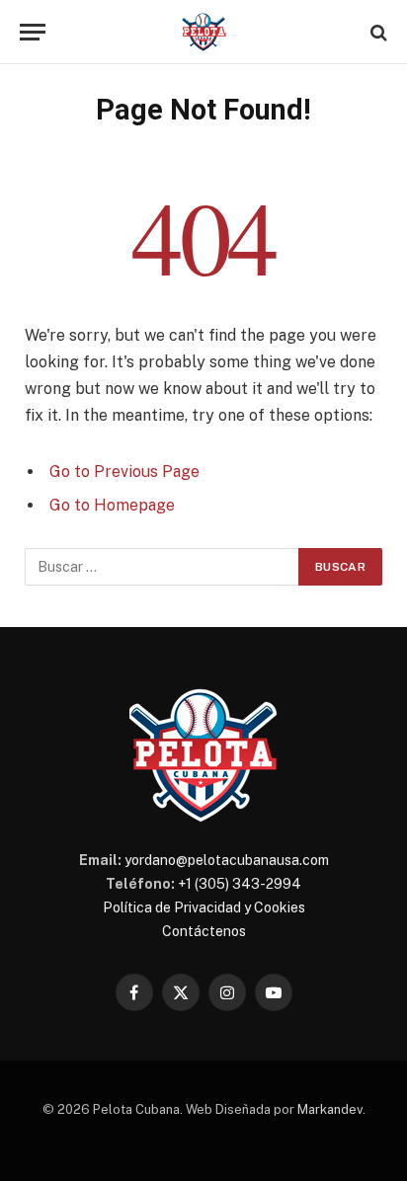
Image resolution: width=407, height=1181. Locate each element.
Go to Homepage (112, 505)
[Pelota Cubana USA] (204, 32)
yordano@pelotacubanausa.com (226, 860)
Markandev (330, 1109)
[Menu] (32, 32)
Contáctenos (204, 931)
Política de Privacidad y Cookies (204, 907)
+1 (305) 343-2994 (239, 884)
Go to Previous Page (124, 471)
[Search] (376, 32)
